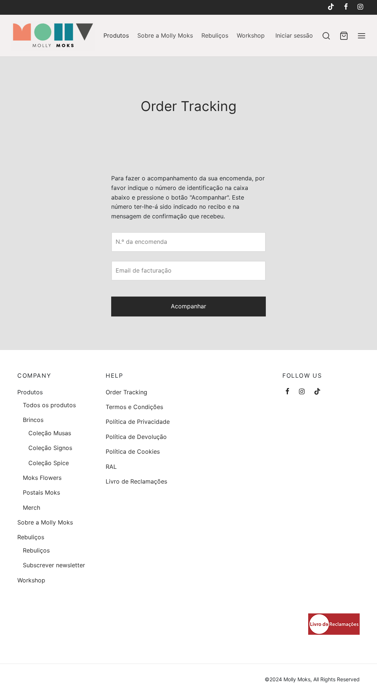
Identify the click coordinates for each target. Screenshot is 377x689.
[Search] (326, 35)
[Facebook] (346, 7)
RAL (111, 466)
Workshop (251, 35)
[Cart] (343, 35)
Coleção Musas (49, 433)
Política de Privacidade (138, 421)
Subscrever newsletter (54, 565)
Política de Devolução (136, 436)
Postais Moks (41, 492)
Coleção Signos (50, 447)
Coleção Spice (48, 463)
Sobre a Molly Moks (165, 35)
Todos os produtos (49, 405)
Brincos (33, 419)
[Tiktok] (330, 7)
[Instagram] (360, 7)
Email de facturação (144, 270)
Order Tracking (126, 392)
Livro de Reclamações (136, 481)
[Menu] (361, 35)
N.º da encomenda (141, 241)
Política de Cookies (133, 451)
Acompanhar (188, 306)
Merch (31, 507)
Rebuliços (214, 35)
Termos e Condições (134, 407)
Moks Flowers (42, 477)
